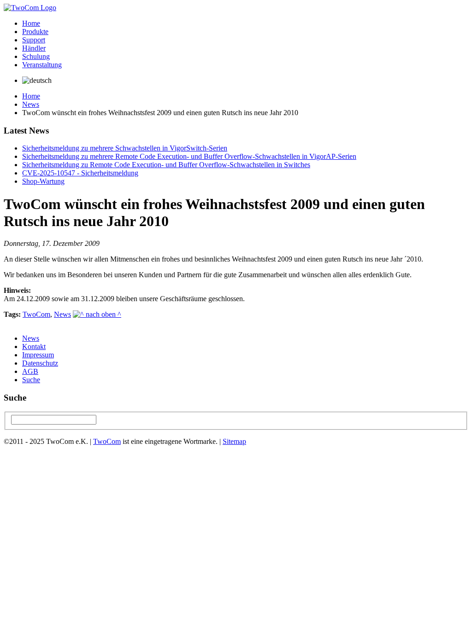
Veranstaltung (42, 65)
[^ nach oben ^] (97, 314)
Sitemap (234, 441)
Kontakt (34, 346)
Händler (34, 48)
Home (31, 23)
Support (33, 40)
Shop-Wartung (43, 181)
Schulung (36, 56)
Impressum (38, 355)
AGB (30, 371)
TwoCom (36, 314)
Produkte (35, 31)
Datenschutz (40, 363)
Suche (31, 380)
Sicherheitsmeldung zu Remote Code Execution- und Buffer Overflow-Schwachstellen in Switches (166, 165)
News (30, 104)
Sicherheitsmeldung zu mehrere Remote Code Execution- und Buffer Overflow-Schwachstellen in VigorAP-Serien (189, 156)
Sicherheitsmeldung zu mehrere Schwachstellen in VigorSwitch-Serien (124, 148)
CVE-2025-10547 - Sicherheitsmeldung (80, 173)
